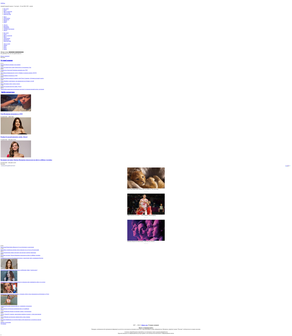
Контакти (6, 26)
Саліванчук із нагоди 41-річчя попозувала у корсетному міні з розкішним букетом (22, 258)
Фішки (5, 21)
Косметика (6, 19)
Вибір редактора (8, 92)
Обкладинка (7, 18)
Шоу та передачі (8, 11)
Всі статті (6, 8)
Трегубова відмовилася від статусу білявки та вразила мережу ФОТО (19, 73)
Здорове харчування (9, 29)
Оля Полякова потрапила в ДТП (9, 75)
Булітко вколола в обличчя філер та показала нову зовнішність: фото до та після (23, 282)
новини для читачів (6, 322)
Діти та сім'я (7, 13)
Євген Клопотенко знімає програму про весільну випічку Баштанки (18, 252)
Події (5, 10)
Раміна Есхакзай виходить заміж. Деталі (11, 86)
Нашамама (6, 27)
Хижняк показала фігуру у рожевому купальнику (16, 306)
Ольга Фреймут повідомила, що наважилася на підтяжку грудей (17, 81)
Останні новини (7, 60)
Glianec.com (144, 325)
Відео (5, 22)
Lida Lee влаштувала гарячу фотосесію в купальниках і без (16, 67)
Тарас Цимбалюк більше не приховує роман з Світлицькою (16, 311)
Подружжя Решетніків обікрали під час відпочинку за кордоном (17, 247)
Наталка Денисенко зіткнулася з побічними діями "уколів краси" (19, 270)
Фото (5, 46)
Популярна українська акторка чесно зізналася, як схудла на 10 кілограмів (20, 250)
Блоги (5, 49)
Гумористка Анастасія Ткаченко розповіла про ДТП (14, 70)
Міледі (5, 30)
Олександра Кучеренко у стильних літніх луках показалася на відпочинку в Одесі (25, 294)
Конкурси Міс (7, 14)
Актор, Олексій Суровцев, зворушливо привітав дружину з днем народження (21, 314)
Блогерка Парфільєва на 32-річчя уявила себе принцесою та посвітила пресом (21, 319)
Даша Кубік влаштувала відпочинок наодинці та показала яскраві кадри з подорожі (22, 89)
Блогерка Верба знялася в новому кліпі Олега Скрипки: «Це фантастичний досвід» (22, 78)
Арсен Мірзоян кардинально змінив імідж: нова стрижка (15, 317)
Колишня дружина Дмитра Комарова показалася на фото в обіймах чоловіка (26, 160)
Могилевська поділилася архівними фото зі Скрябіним (15, 308)
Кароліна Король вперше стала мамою (10, 64)
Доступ (5, 24)
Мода (5, 16)
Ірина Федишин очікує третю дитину (10, 83)
